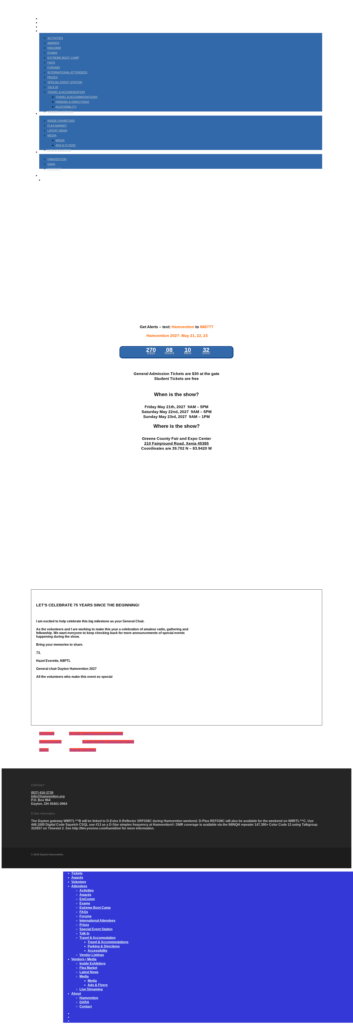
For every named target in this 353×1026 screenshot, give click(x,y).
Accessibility (97, 950)
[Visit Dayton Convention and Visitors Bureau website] (158, 587)
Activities (86, 890)
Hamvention (88, 998)
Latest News (88, 972)
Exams (84, 903)
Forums (85, 916)
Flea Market (88, 968)
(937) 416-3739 (42, 792)
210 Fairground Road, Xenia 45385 (176, 443)
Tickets (77, 873)
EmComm (87, 899)
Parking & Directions (104, 946)
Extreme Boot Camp (95, 907)
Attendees (79, 886)
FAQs (83, 912)
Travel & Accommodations (108, 942)
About (76, 993)
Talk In (84, 933)
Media (84, 976)
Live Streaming (91, 989)
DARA (84, 1002)
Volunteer (78, 882)
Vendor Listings (91, 955)
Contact (85, 1006)
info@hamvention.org (48, 796)
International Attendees (97, 920)
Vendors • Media (83, 959)
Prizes (84, 925)
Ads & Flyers (98, 985)
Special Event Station (96, 929)
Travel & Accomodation (97, 937)
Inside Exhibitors (92, 963)
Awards (77, 877)
